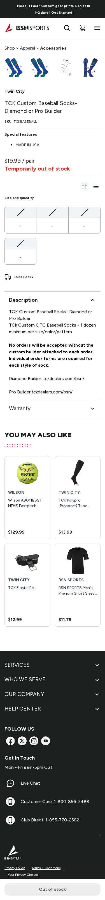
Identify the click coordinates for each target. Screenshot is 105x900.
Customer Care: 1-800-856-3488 (55, 801)
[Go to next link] (98, 9)
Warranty (20, 408)
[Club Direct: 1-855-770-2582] (10, 820)
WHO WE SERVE (25, 679)
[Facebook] (10, 741)
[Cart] (82, 27)
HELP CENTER (22, 709)
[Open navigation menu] (96, 27)
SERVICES (17, 665)
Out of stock (52, 889)
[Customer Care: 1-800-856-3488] (10, 801)
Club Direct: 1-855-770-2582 (50, 820)
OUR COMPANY (24, 694)
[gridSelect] (84, 186)
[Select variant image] (13, 67)
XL (20, 243)
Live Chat (30, 783)
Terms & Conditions (46, 868)
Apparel (27, 48)
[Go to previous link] (7, 9)
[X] (22, 741)
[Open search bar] (67, 27)
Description (23, 300)
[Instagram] (34, 741)
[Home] (27, 27)
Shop (9, 48)
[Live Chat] (10, 783)
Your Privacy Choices (23, 875)
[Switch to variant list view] (96, 186)
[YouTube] (46, 741)
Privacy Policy (14, 868)
